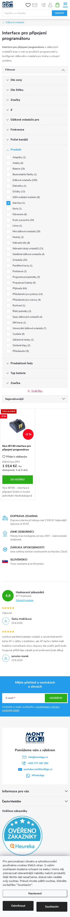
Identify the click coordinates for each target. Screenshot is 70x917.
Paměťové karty (22, 265)
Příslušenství (20, 351)
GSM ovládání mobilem (26, 197)
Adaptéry (19, 157)
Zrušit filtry (37, 391)
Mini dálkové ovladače (26, 231)
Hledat (59, 13)
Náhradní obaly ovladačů (28, 248)
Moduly (18, 237)
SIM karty (19, 322)
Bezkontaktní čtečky (24, 174)
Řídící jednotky (22, 311)
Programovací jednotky (26, 277)
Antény (18, 163)
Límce (17, 225)
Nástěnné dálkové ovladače (28, 254)
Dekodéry (19, 186)
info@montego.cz (38, 757)
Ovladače (20, 260)
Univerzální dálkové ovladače (29, 328)
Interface (18, 203)
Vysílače (18, 334)
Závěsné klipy (21, 345)
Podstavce (19, 271)
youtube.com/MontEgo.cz (38, 769)
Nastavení (35, 893)
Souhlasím (52, 907)
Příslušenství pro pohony (27, 294)
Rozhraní (19, 305)
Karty (17, 208)
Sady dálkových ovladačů (27, 317)
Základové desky (23, 339)
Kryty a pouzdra (23, 220)
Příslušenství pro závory (26, 300)
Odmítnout (18, 906)
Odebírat (56, 698)
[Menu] (65, 4)
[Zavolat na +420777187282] (43, 5)
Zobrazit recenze (24, 600)
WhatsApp (38, 775)
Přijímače (19, 288)
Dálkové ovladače (25, 180)
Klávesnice (19, 214)
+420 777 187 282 (37, 763)
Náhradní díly (21, 243)
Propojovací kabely (24, 282)
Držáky (18, 191)
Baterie (18, 168)
